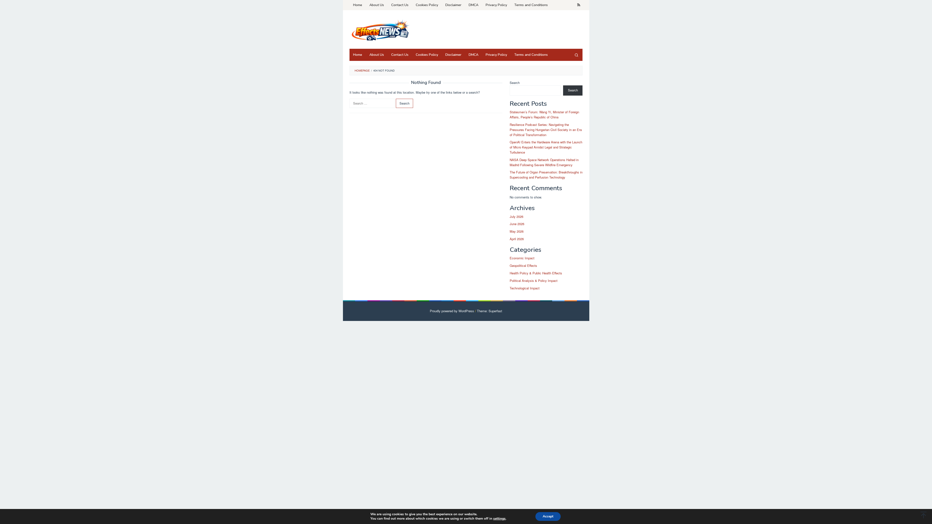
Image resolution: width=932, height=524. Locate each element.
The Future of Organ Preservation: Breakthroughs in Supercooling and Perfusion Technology (546, 175)
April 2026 (517, 239)
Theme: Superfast (489, 311)
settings (499, 518)
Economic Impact (522, 258)
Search (515, 82)
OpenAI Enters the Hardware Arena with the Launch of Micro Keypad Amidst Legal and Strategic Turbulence (546, 147)
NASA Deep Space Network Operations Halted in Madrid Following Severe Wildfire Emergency (544, 162)
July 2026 (516, 216)
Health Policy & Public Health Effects (536, 273)
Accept (548, 516)
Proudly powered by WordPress (452, 311)
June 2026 (517, 223)
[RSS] (578, 5)
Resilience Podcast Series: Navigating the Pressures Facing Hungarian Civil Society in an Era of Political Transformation (546, 129)
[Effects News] (380, 31)
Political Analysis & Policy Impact (534, 280)
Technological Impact (525, 288)
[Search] (576, 55)
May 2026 (517, 231)
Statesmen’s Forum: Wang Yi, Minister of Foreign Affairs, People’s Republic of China (544, 114)
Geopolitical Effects (523, 265)
